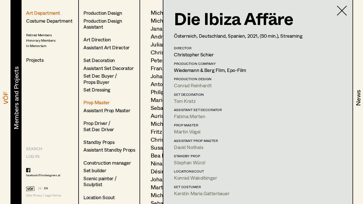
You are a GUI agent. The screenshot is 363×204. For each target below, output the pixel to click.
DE (40, 188)
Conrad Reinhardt (193, 85)
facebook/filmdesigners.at (43, 175)
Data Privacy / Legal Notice (43, 195)
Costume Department (49, 21)
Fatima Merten (189, 116)
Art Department (43, 13)
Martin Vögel (187, 131)
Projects (35, 60)
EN (46, 188)
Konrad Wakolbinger (195, 178)
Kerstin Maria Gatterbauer (201, 193)
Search (34, 149)
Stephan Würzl (189, 162)
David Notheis (188, 147)
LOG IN (32, 156)
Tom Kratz (184, 101)
